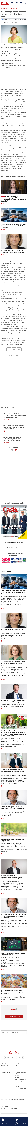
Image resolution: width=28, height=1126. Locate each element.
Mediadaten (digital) (20, 1079)
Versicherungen (5, 1065)
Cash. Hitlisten (5, 1106)
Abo (16, 1065)
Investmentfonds (5, 1069)
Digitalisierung (5, 1074)
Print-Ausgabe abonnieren (14, 547)
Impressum (17, 1075)
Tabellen (17, 1086)
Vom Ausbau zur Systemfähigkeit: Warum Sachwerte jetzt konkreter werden (12, 771)
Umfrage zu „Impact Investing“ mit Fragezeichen (12, 840)
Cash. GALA (3, 1103)
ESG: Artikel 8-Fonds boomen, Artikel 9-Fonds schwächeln (14, 954)
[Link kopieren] (8, 349)
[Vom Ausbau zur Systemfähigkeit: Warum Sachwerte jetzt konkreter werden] (14, 760)
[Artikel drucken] (14, 349)
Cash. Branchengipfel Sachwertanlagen (11, 1104)
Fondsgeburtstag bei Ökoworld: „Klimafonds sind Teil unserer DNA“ (13, 807)
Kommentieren (14, 355)
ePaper (16, 1067)
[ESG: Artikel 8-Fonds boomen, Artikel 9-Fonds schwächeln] (14, 944)
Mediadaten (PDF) (19, 1081)
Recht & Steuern (5, 1076)
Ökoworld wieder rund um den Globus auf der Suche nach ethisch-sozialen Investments (13, 916)
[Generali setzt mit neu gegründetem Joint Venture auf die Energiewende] (14, 691)
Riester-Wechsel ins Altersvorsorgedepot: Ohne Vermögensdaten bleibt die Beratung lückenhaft (13, 198)
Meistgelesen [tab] (10, 407)
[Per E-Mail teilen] (19, 349)
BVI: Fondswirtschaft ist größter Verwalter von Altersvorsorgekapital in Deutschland (14, 991)
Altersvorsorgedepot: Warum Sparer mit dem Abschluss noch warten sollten (14, 427)
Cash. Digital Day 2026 (6, 1098)
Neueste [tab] (3, 407)
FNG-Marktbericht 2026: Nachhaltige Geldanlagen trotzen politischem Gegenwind (13, 663)
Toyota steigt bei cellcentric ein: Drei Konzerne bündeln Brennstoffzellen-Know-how (13, 225)
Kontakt (17, 1077)
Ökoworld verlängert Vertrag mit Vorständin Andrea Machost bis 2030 (13, 251)
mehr (4, 203)
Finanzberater (4, 1067)
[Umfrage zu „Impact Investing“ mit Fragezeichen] (14, 830)
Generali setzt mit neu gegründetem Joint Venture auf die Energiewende (13, 701)
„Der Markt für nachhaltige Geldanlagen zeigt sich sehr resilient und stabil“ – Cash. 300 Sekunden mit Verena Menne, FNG (13, 733)
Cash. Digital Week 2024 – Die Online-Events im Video (12, 1100)
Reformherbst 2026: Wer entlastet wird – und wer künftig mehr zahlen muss (15, 415)
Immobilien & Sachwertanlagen (5, 1071)
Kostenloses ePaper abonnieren (14, 543)
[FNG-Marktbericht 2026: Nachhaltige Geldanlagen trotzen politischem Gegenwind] (14, 652)
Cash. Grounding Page (21, 1088)
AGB (16, 1069)
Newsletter (18, 1083)
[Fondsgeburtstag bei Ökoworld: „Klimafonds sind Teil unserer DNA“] (14, 797)
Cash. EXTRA (4, 1094)
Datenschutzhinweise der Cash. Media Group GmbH (21, 1072)
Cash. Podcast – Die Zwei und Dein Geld (11, 1108)
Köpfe (2, 1078)
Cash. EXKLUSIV (4, 1096)
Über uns (17, 1085)
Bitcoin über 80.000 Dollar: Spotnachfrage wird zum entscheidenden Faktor (13, 438)
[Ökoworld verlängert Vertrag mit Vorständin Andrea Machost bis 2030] (14, 241)
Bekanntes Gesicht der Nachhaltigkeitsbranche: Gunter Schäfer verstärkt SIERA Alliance (12, 877)
